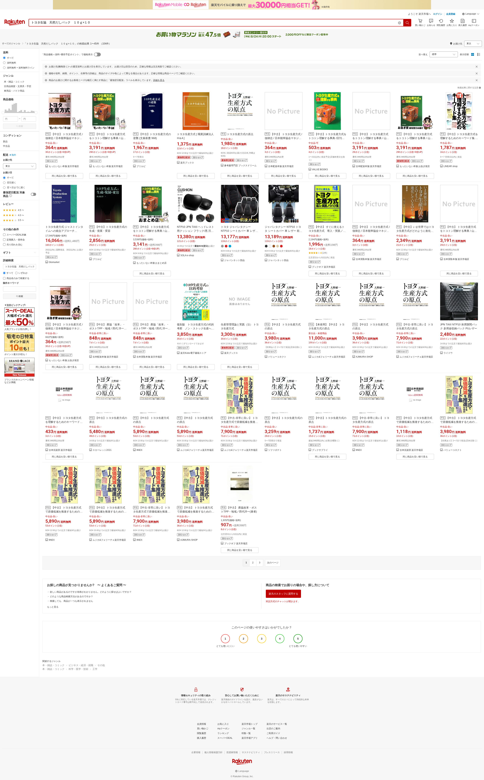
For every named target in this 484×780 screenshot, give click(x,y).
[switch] (33, 194)
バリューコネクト (277, 357)
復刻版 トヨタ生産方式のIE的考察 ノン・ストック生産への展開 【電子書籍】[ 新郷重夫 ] (195, 328)
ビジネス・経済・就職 (81, 665)
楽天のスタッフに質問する (283, 593)
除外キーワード (11, 283)
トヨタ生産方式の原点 (240, 134)
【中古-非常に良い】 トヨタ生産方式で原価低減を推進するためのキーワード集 (239, 421)
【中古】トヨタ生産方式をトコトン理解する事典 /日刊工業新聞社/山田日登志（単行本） (327, 138)
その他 (101, 665)
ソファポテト (275, 450)
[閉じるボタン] (476, 67)
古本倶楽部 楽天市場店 (60, 450)
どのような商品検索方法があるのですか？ (71, 596)
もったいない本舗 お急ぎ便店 (415, 166)
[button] (470, 14)
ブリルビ (141, 166)
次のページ (272, 562)
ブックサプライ (320, 450)
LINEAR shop (451, 166)
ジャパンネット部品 (234, 260)
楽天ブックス (187, 163)
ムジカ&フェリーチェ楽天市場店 (328, 357)
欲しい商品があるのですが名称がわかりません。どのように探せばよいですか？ (91, 592)
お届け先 (7, 160)
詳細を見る (158, 80)
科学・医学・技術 (78, 669)
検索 (21, 126)
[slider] (3, 112)
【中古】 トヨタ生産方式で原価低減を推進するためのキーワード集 (458, 421)
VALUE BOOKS (320, 169)
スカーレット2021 (102, 450)
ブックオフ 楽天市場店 (323, 267)
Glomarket (54, 262)
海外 (14, 155)
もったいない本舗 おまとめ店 (152, 263)
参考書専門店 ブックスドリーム (240, 165)
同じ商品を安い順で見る (64, 176)
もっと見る (52, 607)
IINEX (139, 450)
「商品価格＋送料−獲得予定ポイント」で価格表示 (67, 54)
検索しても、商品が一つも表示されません (71, 601)
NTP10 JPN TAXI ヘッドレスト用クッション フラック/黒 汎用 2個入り (195, 230)
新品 (5, 141)
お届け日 (7, 172)
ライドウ (448, 353)
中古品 (6, 146)
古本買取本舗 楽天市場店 (368, 259)
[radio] (4, 58)
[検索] (407, 22)
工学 (94, 669)
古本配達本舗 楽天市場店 (281, 166)
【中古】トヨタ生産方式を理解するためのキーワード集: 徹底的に (459, 138)
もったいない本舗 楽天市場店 (64, 166)
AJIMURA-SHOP (364, 357)
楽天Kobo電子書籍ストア (193, 353)
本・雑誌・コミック (53, 665)
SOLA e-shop (187, 255)
